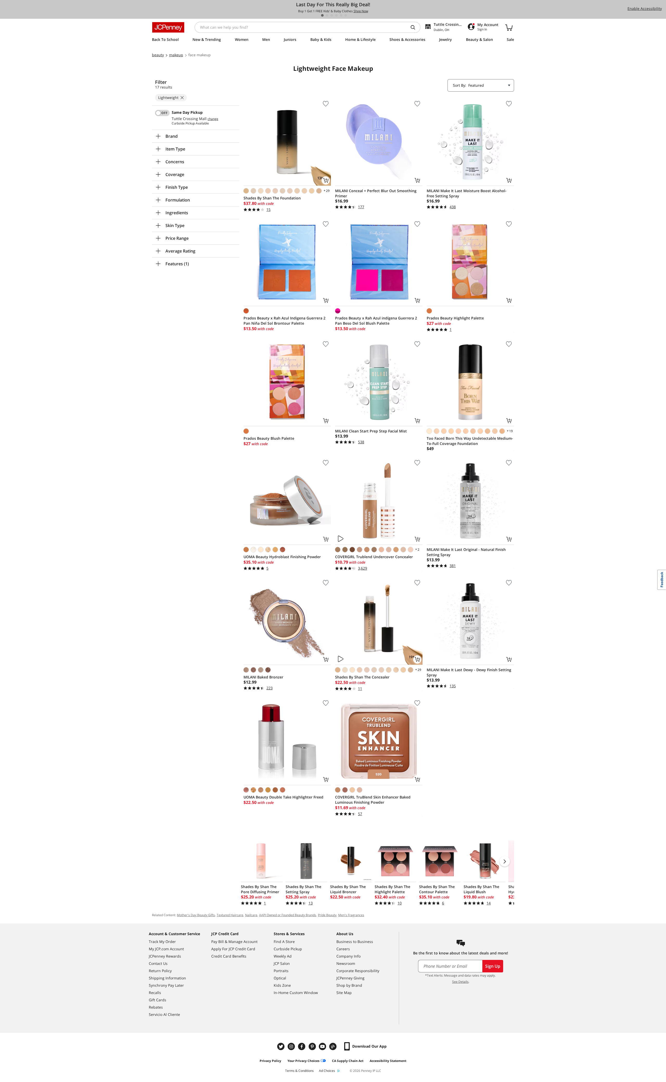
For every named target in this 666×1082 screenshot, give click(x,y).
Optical (280, 978)
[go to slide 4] (336, 15)
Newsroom (345, 963)
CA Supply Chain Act (347, 1061)
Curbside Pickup (288, 948)
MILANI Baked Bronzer (263, 677)
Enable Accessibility (644, 8)
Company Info (348, 956)
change (213, 119)
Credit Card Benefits (228, 956)
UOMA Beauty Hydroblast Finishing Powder (282, 556)
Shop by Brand (349, 985)
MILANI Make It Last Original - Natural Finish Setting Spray (466, 552)
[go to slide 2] (327, 15)
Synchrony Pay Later (166, 985)
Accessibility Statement (388, 1061)
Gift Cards (157, 999)
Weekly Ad (283, 956)
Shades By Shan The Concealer (362, 677)
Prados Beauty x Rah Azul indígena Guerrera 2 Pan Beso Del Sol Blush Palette (376, 321)
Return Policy (160, 970)
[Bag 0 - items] (509, 27)
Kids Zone (282, 985)
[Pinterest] (313, 1046)
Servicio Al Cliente (164, 1014)
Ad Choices (327, 1070)
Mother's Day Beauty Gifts (196, 915)
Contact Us (158, 963)
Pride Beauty (327, 915)
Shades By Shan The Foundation (272, 198)
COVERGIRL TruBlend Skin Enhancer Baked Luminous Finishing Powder (373, 800)
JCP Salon (282, 963)
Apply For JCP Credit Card (233, 948)
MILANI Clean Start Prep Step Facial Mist (371, 431)
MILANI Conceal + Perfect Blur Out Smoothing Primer (376, 193)
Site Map (344, 992)
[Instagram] (292, 1046)
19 (509, 431)
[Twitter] (281, 1046)
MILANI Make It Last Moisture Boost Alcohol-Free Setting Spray (467, 193)
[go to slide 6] (345, 15)
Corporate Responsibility (357, 970)
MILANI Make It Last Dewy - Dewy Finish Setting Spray (469, 672)
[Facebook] (302, 1046)
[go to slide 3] (331, 15)
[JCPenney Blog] (333, 1046)
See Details (460, 981)
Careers (343, 948)
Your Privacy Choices (303, 1061)
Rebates (156, 1007)
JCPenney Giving (350, 978)
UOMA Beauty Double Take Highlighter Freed (283, 797)
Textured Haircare (230, 915)
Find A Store (284, 941)
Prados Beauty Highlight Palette (455, 318)
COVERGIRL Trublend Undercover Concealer (374, 556)
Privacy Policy (270, 1061)
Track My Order (162, 941)
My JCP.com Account (166, 948)
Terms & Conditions (299, 1070)
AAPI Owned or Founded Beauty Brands (287, 915)
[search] (415, 27)
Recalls (155, 992)
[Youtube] (323, 1046)
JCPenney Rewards (165, 956)
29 (326, 190)
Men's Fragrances (351, 915)
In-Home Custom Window (296, 992)
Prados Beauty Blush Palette (269, 438)
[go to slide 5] (341, 15)
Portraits (281, 970)
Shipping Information (167, 978)
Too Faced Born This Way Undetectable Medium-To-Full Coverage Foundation (470, 441)
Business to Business (354, 941)
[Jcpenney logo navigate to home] (168, 27)
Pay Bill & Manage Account (234, 941)
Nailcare (251, 915)
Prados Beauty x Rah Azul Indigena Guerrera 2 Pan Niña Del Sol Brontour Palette (284, 321)
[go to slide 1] (322, 15)
